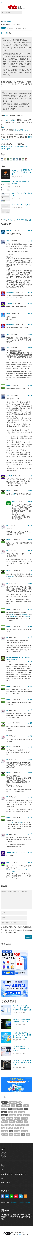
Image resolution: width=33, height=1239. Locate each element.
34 (25, 28)
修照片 (19, 1115)
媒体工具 (17, 1118)
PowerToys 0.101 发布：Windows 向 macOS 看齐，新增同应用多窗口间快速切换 (22, 1008)
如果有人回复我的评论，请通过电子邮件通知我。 (17, 927)
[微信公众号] (11, 1196)
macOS (4, 1112)
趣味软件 (17, 1134)
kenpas (9, 120)
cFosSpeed (10, 220)
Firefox (26, 1105)
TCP (22, 220)
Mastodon (14, 1202)
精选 (11, 1131)
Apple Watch (13, 1102)
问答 (23, 1134)
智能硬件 (10, 1125)
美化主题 (4, 1134)
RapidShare (23, 614)
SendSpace (14, 616)
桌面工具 (18, 1125)
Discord (27, 1202)
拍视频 (4, 1125)
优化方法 (24, 130)
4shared (11, 614)
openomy (28, 616)
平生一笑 (4, 33)
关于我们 (3, 1153)
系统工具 (17, 1131)
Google (4, 1109)
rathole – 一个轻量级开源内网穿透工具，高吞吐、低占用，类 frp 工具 (22, 172)
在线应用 (9, 1118)
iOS (10, 1109)
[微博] (16, 1196)
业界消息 (12, 1115)
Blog (13, 1105)
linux (26, 1109)
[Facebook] (2, 1196)
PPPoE (18, 220)
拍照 (25, 1121)
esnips (20, 822)
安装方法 (16, 130)
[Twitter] (21, 1196)
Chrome (19, 1105)
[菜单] (2, 2)
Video (10, 1112)
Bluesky (21, 1202)
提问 (2, 1178)
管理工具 (4, 1131)
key (3, 127)
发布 (2, 1170)
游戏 (3, 1128)
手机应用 (19, 1121)
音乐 (28, 1134)
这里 (14, 494)
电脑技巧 (9, 1128)
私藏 (22, 1128)
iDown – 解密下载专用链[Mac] (21, 205)
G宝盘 (13, 822)
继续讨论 (3, 1157)
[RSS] (25, 1196)
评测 (11, 1134)
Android (4, 1102)
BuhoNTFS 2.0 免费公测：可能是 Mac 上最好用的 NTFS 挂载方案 (22, 1062)
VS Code (21, 1112)
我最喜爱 (12, 1121)
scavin (19, 28)
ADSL (4, 220)
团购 (3, 1118)
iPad (14, 1109)
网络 (30, 220)
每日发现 (25, 1125)
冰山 (14, 120)
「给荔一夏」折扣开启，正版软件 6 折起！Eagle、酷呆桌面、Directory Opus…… (22, 1035)
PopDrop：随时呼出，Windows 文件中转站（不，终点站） (22, 1049)
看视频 (16, 1128)
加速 (26, 220)
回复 (31, 230)
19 (21, 207)
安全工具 (24, 1118)
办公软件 (26, 1115)
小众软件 (10, 1232)
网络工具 (3, 28)
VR (15, 1112)
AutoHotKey (5, 1105)
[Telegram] (7, 1196)
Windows (5, 1115)
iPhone (20, 1109)
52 (21, 198)
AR (20, 1102)
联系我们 (3, 1155)
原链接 (6, 116)
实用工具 (4, 1121)
